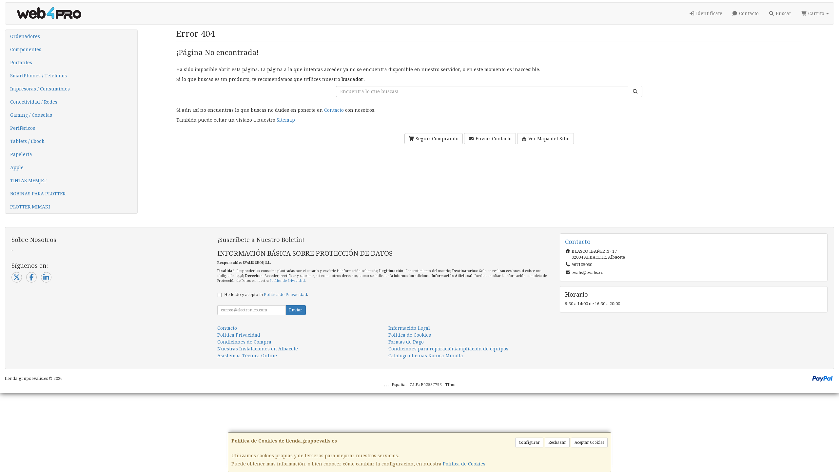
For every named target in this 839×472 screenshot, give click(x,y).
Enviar (295, 310)
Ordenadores (25, 36)
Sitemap (286, 120)
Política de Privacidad (287, 281)
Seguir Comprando (436, 138)
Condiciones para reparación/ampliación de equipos (448, 348)
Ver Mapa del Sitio (548, 138)
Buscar (782, 13)
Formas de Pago (406, 341)
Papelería (21, 154)
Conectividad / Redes (33, 102)
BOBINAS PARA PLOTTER (38, 193)
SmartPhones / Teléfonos (38, 75)
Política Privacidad (238, 335)
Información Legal (409, 328)
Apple (17, 167)
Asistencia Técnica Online (247, 355)
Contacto (748, 13)
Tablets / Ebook (27, 141)
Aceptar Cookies (589, 442)
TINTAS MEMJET (28, 180)
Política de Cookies (464, 463)
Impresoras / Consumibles (40, 88)
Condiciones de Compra (244, 341)
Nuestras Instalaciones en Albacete (257, 348)
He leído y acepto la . (266, 294)
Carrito (816, 13)
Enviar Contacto (493, 138)
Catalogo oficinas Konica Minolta (425, 355)
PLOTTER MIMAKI (30, 206)
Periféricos (22, 128)
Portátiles (21, 62)
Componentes (25, 49)
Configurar (529, 442)
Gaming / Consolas (31, 115)
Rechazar (557, 442)
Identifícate (708, 13)
